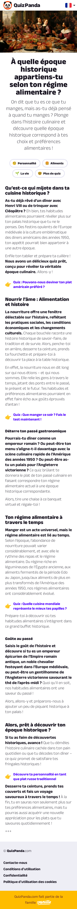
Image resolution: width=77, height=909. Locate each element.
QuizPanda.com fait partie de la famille (38, 899)
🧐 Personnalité (24, 163)
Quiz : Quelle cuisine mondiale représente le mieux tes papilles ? (40, 606)
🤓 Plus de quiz (49, 173)
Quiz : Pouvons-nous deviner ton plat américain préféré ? (42, 284)
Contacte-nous (15, 862)
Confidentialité (15, 875)
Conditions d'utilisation (21, 869)
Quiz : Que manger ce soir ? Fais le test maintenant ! (39, 417)
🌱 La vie (22, 173)
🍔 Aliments (54, 163)
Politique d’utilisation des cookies (30, 882)
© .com (17, 851)
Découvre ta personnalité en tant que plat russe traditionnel (39, 776)
